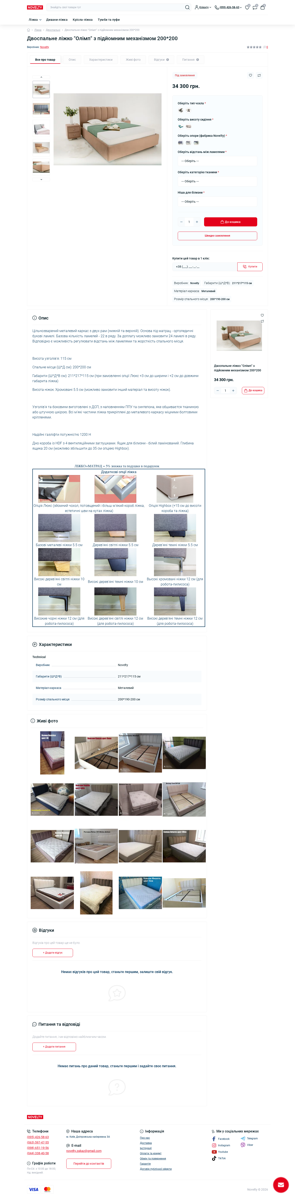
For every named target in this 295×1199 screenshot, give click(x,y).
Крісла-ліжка (83, 19)
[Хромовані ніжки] (181, 143)
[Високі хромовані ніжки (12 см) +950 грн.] (189, 143)
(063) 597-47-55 (38, 1142)
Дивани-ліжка (57, 19)
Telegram (252, 1138)
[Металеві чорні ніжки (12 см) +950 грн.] (196, 143)
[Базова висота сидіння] (181, 127)
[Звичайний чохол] (181, 110)
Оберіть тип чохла (192, 103)
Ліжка (33, 19)
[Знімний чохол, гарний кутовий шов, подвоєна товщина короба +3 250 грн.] (189, 110)
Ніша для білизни (191, 192)
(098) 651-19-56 (38, 1148)
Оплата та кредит (151, 1153)
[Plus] (196, 221)
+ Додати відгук (52, 952)
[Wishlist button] (250, 75)
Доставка (146, 1143)
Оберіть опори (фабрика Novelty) (202, 135)
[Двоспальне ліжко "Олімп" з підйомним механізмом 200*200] (52, 753)
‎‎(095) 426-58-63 (38, 1137)
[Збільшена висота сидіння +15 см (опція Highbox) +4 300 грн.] (189, 127)
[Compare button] (259, 75)
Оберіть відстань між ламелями (202, 152)
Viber (250, 1145)
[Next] (41, 179)
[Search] (187, 7)
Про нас (145, 1137)
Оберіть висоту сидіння (195, 119)
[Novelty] (86, 1117)
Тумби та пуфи (109, 19)
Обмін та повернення (153, 1158)
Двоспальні (53, 30)
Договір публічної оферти (156, 1168)
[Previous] (41, 77)
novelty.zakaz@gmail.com (84, 1151)
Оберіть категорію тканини (198, 172)
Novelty (44, 47)
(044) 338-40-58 (38, 1153)
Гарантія (145, 1163)
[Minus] (181, 221)
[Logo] (35, 7)
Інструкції (146, 1148)
